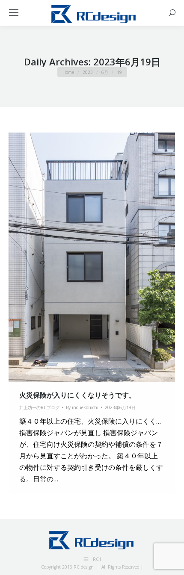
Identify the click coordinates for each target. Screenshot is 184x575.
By (82, 407)
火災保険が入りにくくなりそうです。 (77, 395)
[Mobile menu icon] (14, 13)
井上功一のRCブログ (39, 407)
